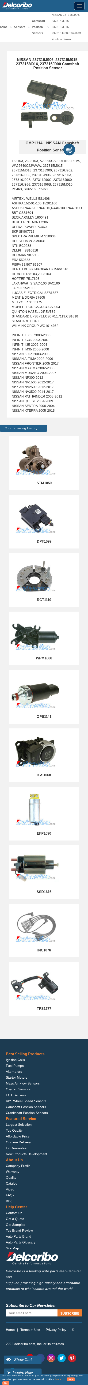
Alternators (14, 1071)
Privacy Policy (56, 1330)
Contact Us (14, 1213)
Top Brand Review (19, 1230)
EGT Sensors (16, 1095)
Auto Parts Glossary (20, 1242)
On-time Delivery (18, 1142)
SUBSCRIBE (69, 1313)
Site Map (12, 1248)
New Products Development (26, 1154)
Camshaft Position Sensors (38, 27)
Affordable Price (18, 1136)
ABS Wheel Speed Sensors (26, 1101)
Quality (11, 1177)
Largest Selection (19, 1124)
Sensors (19, 27)
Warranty (12, 1172)
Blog (9, 1201)
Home (10, 1330)
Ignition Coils (15, 1060)
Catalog (11, 1183)
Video (10, 1189)
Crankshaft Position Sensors (27, 1113)
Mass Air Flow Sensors (23, 1083)
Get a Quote (15, 1219)
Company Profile (18, 1166)
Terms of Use (30, 1330)
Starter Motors (16, 1077)
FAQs (10, 1195)
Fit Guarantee (16, 1148)
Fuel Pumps (15, 1066)
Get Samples (15, 1225)
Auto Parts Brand (18, 1236)
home (4, 27)
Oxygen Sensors (18, 1089)
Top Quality (14, 1130)
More (58, 1379)
